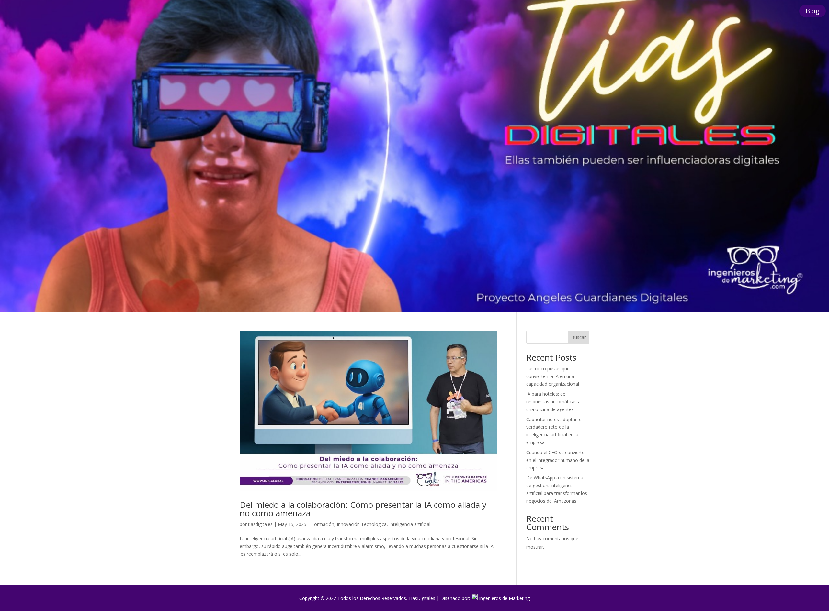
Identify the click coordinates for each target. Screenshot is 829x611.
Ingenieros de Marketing (504, 598)
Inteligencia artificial (409, 524)
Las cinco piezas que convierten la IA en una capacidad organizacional (552, 376)
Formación (323, 524)
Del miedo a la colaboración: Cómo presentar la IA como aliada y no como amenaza (363, 509)
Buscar (578, 337)
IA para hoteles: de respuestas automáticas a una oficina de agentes (553, 401)
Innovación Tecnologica (362, 524)
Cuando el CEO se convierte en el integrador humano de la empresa (557, 460)
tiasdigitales (260, 524)
